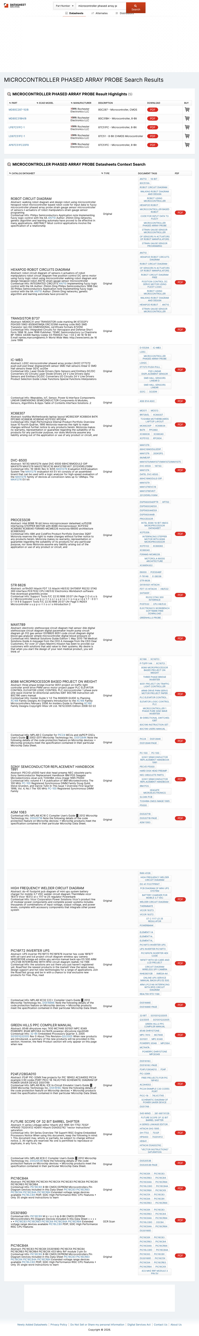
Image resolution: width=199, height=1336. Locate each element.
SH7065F (144, 593)
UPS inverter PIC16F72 (153, 949)
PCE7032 (144, 604)
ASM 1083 (145, 822)
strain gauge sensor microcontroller (154, 231)
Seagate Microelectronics (154, 791)
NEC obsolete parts (152, 775)
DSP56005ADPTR (149, 502)
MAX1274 (144, 470)
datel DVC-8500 (149, 474)
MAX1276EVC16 (148, 486)
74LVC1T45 (158, 1095)
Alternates (101, 13)
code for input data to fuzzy (155, 217)
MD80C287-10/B (18, 109)
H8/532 (164, 588)
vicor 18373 (147, 910)
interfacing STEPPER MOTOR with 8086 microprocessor (154, 539)
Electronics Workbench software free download (154, 611)
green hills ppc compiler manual (154, 1025)
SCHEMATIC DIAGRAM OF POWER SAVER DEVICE (154, 1101)
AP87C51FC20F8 (19, 144)
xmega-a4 (162, 973)
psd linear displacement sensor (154, 372)
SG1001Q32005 (20, 1036)
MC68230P (145, 425)
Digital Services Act (139, 1324)
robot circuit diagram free (154, 276)
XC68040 (159, 434)
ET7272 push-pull (150, 367)
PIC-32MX (145, 1073)
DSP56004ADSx (148, 510)
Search (136, 9)
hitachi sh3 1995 (149, 1128)
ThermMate (146, 906)
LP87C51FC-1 (17, 127)
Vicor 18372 (146, 914)
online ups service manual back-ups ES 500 (154, 979)
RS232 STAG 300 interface (155, 598)
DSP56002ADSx (148, 506)
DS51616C (55, 1087)
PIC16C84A (30, 1192)
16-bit (153, 179)
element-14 (146, 932)
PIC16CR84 (44, 1192)
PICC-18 (144, 1095)
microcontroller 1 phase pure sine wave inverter (154, 711)
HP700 (165, 502)
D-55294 (144, 347)
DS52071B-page (148, 818)
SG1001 (144, 1039)
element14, (146, 940)
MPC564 (165, 1043)
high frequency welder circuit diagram (155, 878)
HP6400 (144, 1137)
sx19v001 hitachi (150, 584)
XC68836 (145, 434)
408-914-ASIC (147, 401)
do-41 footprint (150, 884)
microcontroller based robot (154, 210)
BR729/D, (144, 414)
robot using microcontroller (155, 199)
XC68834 (160, 425)
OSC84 (160, 1222)
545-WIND (145, 1113)
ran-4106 (145, 873)
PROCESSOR (146, 518)
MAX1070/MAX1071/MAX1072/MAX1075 (160, 461)
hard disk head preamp (153, 770)
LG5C (143, 351)
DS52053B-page (148, 1165)
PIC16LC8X (29, 1194)
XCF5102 (144, 438)
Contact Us (160, 1324)
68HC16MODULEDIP (150, 449)
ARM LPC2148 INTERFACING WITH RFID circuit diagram (154, 987)
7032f (156, 1132)
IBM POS (144, 786)
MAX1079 (145, 482)
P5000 (143, 805)
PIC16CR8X (146, 1190)
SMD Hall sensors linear (155, 386)
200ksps (158, 453)
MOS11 (143, 410)
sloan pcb (146, 797)
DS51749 (144, 1106)
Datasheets (76, 13)
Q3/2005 (67, 1036)
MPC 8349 (157, 1039)
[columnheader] (21, 103)
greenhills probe (150, 617)
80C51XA (144, 183)
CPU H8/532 (159, 604)
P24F (163, 1069)
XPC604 (157, 438)
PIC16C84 (16, 1192)
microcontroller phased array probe (155, 224)
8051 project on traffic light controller (154, 685)
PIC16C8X (36, 1186)
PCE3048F (156, 572)
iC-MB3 (157, 347)
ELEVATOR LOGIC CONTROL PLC (154, 702)
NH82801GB (146, 973)
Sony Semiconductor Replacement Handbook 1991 (154, 760)
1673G (158, 466)
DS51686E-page (148, 1006)
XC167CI (154, 659)
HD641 (143, 1141)
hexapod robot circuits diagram (154, 258)
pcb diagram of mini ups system (154, 889)
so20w (153, 391)
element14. (146, 936)
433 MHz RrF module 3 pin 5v (155, 1272)
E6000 (143, 572)
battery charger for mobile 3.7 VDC (154, 896)
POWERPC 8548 (148, 1043)
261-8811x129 (162, 1113)
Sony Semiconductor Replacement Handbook (154, 780)
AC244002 (145, 1084)
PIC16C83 (70, 1189)
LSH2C (143, 362)
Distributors (126, 13)
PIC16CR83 (83, 1189)
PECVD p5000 (147, 766)
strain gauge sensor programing (154, 244)
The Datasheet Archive (15, 5)
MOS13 (154, 410)
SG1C (142, 391)
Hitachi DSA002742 (150, 1145)
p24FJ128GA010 (148, 1069)
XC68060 (158, 546)
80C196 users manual (152, 728)
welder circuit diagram (154, 902)
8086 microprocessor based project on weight (154, 670)
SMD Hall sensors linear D (155, 379)
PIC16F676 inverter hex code (154, 954)
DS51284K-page (148, 743)
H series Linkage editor (154, 1124)
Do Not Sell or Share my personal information (97, 1324)
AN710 (52, 217)
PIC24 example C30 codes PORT (154, 1090)
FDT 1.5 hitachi (148, 588)
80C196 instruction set (154, 724)
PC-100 (26, 783)
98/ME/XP (145, 457)
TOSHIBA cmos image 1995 (155, 801)
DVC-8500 (145, 466)
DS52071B (36, 818)
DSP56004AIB (147, 514)
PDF (152, 109)
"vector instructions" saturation (155, 1150)
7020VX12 (157, 1137)
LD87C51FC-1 (17, 136)
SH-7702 (144, 1132)
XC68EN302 (146, 565)
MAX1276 (61, 468)
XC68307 (158, 414)
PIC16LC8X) (146, 1186)
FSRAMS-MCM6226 (150, 554)
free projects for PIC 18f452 (154, 1079)
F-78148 (144, 576)
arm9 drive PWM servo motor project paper (154, 691)
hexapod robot (149, 205)
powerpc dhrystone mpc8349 (154, 1052)
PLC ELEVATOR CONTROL (153, 697)
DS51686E (48, 1002)
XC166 (14, 700)
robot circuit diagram (153, 187)
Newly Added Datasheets (32, 1324)
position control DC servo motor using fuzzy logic (154, 284)
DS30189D (145, 1230)
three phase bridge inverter (154, 678)
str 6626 (145, 580)
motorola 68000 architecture (155, 559)
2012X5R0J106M (148, 495)
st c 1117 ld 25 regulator (154, 920)
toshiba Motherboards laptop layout (155, 420)
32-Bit (34, 1033)
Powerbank (146, 925)
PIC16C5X (145, 1194)
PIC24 (61, 734)
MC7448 (158, 1035)
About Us (176, 1324)
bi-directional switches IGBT (154, 719)
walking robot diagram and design (154, 192)
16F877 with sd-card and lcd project (154, 961)
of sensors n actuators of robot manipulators (155, 237)
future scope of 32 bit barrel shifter (154, 1118)
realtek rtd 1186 (150, 994)
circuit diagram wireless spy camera (154, 968)
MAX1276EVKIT (147, 491)
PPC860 (153, 430)
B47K (142, 430)
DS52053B (36, 1160)
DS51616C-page (148, 1065)
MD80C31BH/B (17, 118)
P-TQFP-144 (146, 663)
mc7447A (144, 1047)
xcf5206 (144, 532)
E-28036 (156, 576)
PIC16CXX (160, 1190)
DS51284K (80, 737)
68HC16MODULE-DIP (151, 478)
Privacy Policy (59, 1324)
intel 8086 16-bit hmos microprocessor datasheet (154, 525)
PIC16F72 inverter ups (153, 944)
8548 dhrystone (149, 1030)
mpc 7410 (145, 1035)
